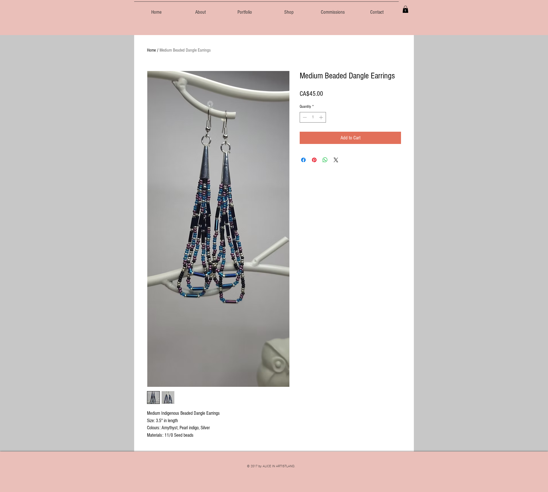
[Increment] (321, 117)
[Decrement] (304, 117)
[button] (405, 9)
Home (151, 50)
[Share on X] (336, 159)
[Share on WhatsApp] (325, 159)
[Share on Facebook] (303, 159)
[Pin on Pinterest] (314, 159)
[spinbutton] (313, 117)
